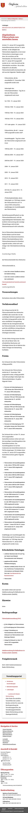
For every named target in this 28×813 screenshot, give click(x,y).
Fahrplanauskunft (7, 764)
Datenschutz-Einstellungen (9, 744)
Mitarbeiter (5, 742)
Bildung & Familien (7, 732)
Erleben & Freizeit (7, 736)
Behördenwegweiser (12, 686)
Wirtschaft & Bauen (7, 734)
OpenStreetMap (6, 763)
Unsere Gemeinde (7, 729)
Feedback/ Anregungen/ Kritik (19, 808)
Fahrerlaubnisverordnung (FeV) (11, 618)
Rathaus (21, 18)
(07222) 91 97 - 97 (7, 759)
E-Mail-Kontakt (6, 760)
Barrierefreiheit (10, 808)
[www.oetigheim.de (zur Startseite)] (14, 7)
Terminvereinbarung (7, 785)
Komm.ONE (21, 811)
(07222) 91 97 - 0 (7, 757)
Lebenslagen (10, 689)
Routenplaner (6, 741)
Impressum (3, 809)
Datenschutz (4, 808)
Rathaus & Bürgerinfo (13, 18)
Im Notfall (5, 739)
